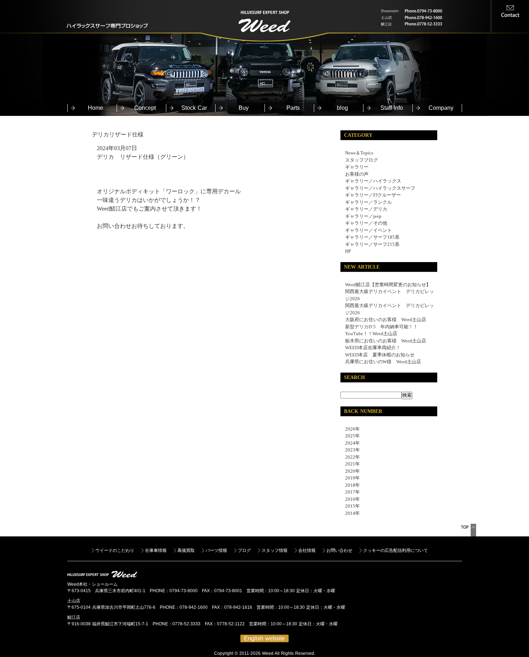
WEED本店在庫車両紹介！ (373, 347)
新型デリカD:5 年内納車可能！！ (381, 326)
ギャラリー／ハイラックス (373, 181)
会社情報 (307, 550)
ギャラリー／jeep (363, 216)
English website (264, 638)
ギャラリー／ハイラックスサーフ (380, 188)
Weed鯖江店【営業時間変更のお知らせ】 (388, 284)
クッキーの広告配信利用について (395, 550)
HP (348, 251)
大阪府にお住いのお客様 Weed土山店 (385, 319)
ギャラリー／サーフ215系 (372, 244)
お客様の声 (357, 174)
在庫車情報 (156, 550)
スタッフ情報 (275, 550)
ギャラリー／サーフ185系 (372, 237)
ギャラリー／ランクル (368, 202)
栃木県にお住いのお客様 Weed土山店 (385, 340)
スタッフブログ (361, 160)
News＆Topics (359, 153)
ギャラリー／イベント (368, 230)
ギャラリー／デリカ (366, 209)
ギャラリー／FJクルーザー (373, 195)
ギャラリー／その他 (366, 223)
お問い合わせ (339, 550)
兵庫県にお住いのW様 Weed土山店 (383, 361)
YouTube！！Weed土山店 (371, 333)
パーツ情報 (216, 550)
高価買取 (186, 550)
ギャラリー (357, 167)
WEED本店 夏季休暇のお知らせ (380, 354)
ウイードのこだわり (114, 550)
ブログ (244, 550)
